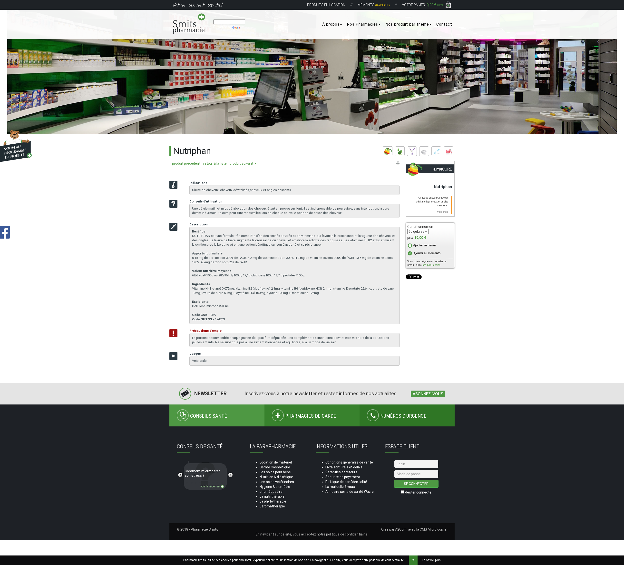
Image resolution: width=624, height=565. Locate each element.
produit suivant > (243, 163)
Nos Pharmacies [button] (362, 24)
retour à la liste (215, 163)
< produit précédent (184, 163)
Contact (444, 24)
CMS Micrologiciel (433, 529)
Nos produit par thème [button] (407, 24)
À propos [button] (331, 24)
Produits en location (326, 5)
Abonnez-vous (428, 393)
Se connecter (416, 484)
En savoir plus (431, 560)
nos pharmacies (431, 265)
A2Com (401, 529)
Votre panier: (422, 5)
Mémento (374, 5)
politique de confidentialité (347, 534)
